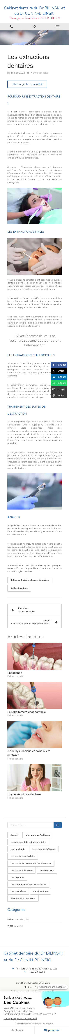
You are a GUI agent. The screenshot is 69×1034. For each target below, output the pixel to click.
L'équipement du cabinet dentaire (28, 842)
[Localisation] (34, 26)
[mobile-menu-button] (57, 26)
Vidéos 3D (12, 925)
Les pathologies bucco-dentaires (28, 884)
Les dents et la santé (21, 870)
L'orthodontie (17, 849)
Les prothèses (18, 891)
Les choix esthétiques (44, 849)
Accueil (14, 835)
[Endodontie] (34, 656)
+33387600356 (37, 971)
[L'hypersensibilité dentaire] (34, 777)
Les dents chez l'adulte (22, 856)
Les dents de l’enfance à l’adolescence (30, 863)
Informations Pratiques (38, 835)
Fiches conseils (15, 919)
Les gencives (47, 870)
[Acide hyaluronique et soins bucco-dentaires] (34, 734)
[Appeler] (11, 26)
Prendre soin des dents (23, 898)
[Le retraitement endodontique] (34, 695)
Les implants (17, 877)
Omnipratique (40, 891)
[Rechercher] (58, 825)
